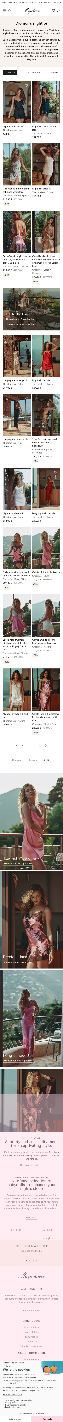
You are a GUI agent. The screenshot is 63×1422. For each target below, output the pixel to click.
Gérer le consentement (31, 1346)
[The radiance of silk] (31, 821)
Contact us (31, 1341)
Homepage (17, 760)
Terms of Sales (31, 1332)
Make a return (31, 1359)
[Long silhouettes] (31, 1018)
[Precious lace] (31, 920)
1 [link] (16, 745)
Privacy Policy (31, 1327)
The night (33, 760)
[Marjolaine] (31, 11)
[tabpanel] (31, 1250)
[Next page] (46, 745)
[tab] (26, 1260)
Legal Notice (31, 1336)
